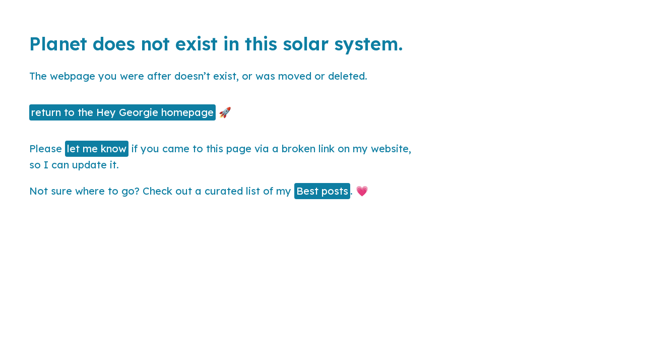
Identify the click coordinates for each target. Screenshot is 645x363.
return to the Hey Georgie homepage (122, 112)
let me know (96, 148)
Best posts (322, 191)
